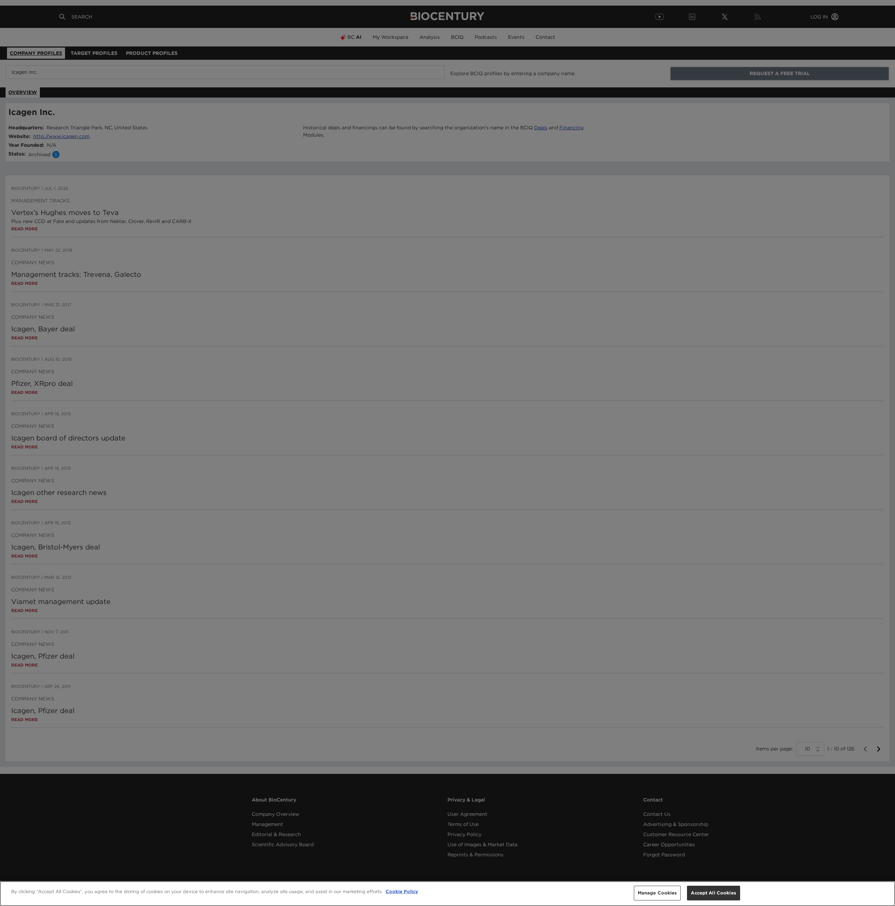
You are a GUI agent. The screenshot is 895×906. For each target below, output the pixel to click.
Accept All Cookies (713, 893)
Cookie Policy (402, 891)
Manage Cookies (657, 893)
